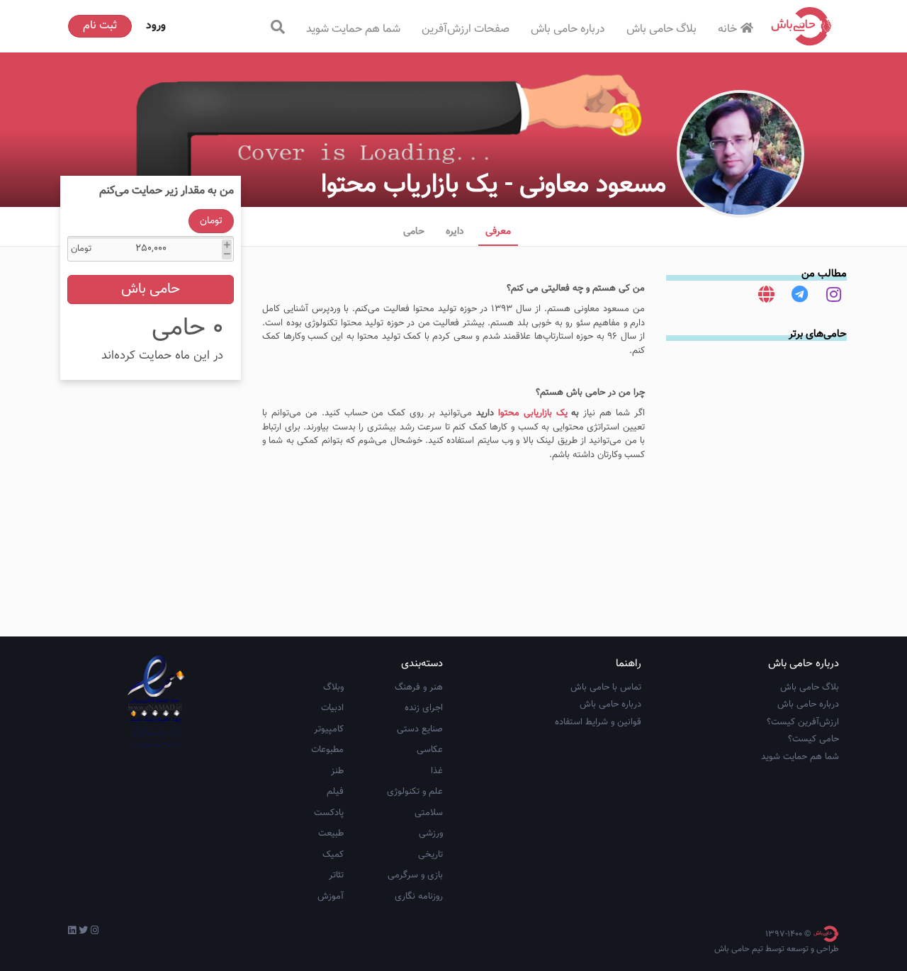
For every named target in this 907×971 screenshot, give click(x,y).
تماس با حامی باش (605, 687)
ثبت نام (100, 26)
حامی (413, 232)
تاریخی (430, 855)
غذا (437, 771)
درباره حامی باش (568, 29)
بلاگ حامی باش (661, 29)
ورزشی (431, 833)
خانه (727, 29)
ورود (156, 26)
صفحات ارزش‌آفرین (465, 29)
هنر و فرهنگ (419, 687)
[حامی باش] (801, 26)
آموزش (330, 896)
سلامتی (429, 813)
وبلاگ (333, 687)
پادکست (329, 813)
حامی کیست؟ (813, 739)
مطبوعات (327, 750)
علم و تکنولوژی (415, 792)
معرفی (498, 232)
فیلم (335, 792)
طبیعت (331, 833)
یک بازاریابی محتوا (533, 413)
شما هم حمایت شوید (353, 29)
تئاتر (336, 875)
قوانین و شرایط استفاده (598, 722)
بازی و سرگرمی (415, 875)
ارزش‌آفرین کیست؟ (803, 722)
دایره (455, 232)
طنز (337, 771)
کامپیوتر (329, 729)
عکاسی (430, 750)
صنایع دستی (420, 729)
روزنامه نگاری (419, 896)
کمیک (333, 855)
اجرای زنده (424, 708)
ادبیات (332, 708)
